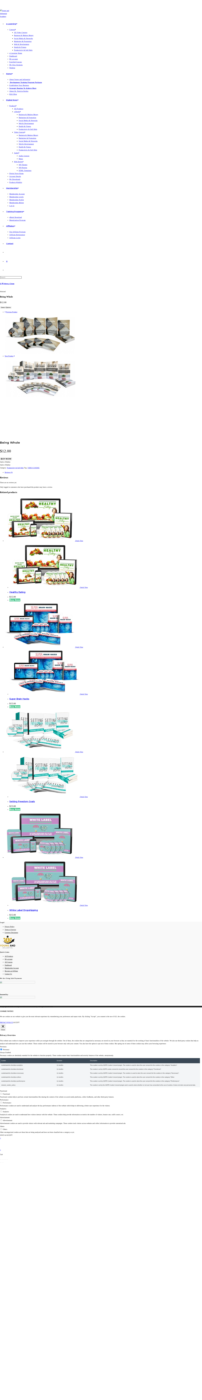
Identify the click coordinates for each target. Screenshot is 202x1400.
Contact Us (8, 974)
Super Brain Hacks (19, 699)
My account (8, 959)
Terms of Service (10, 930)
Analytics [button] (3, 1109)
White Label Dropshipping (23, 910)
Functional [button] (3, 1091)
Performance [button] (4, 1100)
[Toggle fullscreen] (3, 1159)
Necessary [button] (3, 1047)
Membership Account (12, 968)
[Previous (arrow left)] (1, 1162)
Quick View (79, 541)
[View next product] (14, 356)
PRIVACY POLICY (6, 1022)
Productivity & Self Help (15, 468)
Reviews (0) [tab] (9, 472)
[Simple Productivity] (41, 353)
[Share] (5, 1159)
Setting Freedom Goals (22, 801)
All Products (9, 956)
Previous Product (11, 312)
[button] (5, 462)
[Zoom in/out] (1, 1159)
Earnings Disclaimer (11, 932)
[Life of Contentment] (41, 397)
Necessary (6, 1049)
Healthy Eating (17, 592)
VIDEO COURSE (33, 468)
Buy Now (6, 459)
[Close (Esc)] (7, 1159)
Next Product (9, 356)
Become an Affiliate (11, 971)
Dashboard (8, 965)
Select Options (6, 307)
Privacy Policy (9, 927)
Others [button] (2, 1126)
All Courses (8, 962)
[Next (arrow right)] (3, 1162)
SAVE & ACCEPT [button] (6, 1135)
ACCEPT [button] (16, 1022)
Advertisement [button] (5, 1117)
